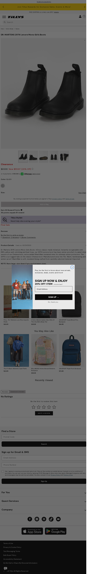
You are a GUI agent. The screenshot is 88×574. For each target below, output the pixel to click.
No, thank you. (53, 302)
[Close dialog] (72, 267)
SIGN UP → (53, 297)
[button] (85, 300)
